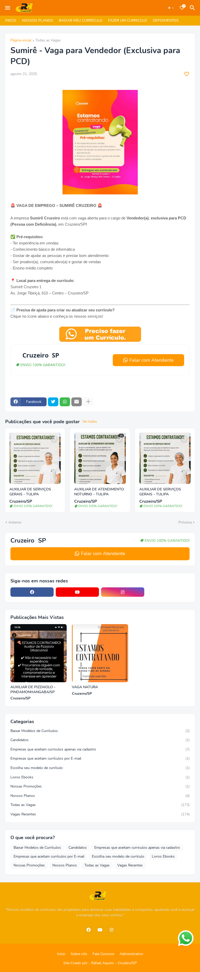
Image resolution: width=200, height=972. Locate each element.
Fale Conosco (103, 953)
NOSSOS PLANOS (37, 20)
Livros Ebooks (100, 777)
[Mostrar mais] (88, 401)
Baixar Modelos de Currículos (100, 730)
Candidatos (100, 739)
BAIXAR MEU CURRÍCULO (80, 20)
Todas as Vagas (48, 41)
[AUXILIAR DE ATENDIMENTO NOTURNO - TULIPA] (100, 458)
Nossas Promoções (100, 786)
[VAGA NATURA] (100, 653)
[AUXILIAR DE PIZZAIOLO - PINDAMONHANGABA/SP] (38, 653)
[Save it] (187, 74)
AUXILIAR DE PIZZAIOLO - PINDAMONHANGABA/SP (32, 689)
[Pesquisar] (193, 7)
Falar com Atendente (151, 360)
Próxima (185, 522)
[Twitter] (53, 401)
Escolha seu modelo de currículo (100, 767)
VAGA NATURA (85, 687)
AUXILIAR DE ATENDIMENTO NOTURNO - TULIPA (99, 492)
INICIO (10, 20)
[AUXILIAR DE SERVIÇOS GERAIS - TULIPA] (35, 458)
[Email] (76, 401)
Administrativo (131, 953)
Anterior (15, 522)
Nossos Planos (100, 795)
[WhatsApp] (65, 401)
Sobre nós (79, 953)
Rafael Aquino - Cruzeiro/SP (114, 963)
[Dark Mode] (171, 7)
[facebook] (32, 592)
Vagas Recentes (100, 814)
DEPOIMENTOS (166, 20)
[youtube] (77, 592)
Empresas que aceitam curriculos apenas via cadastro (100, 749)
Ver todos (89, 421)
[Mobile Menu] (7, 7)
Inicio (61, 953)
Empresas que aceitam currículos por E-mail (100, 758)
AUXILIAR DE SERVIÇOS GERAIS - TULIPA (30, 492)
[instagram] (122, 592)
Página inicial (20, 41)
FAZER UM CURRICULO (127, 20)
